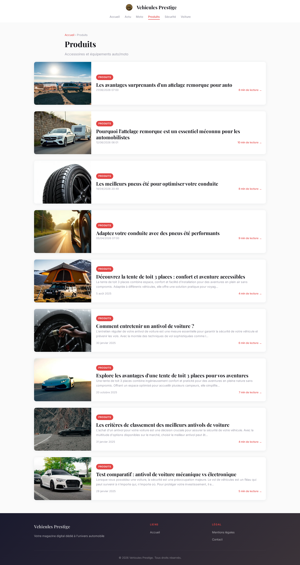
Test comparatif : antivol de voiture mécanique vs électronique (166, 474)
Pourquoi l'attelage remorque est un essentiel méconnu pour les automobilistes (168, 134)
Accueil (115, 16)
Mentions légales (223, 532)
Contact (217, 539)
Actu (128, 16)
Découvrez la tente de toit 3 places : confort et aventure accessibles (170, 276)
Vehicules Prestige (157, 7)
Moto (139, 16)
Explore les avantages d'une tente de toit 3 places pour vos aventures (172, 375)
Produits (154, 16)
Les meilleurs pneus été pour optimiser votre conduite (157, 183)
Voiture (186, 16)
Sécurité (170, 16)
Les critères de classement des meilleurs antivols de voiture (162, 424)
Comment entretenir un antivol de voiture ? (145, 326)
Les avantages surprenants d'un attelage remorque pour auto (164, 84)
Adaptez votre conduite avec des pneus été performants (158, 233)
